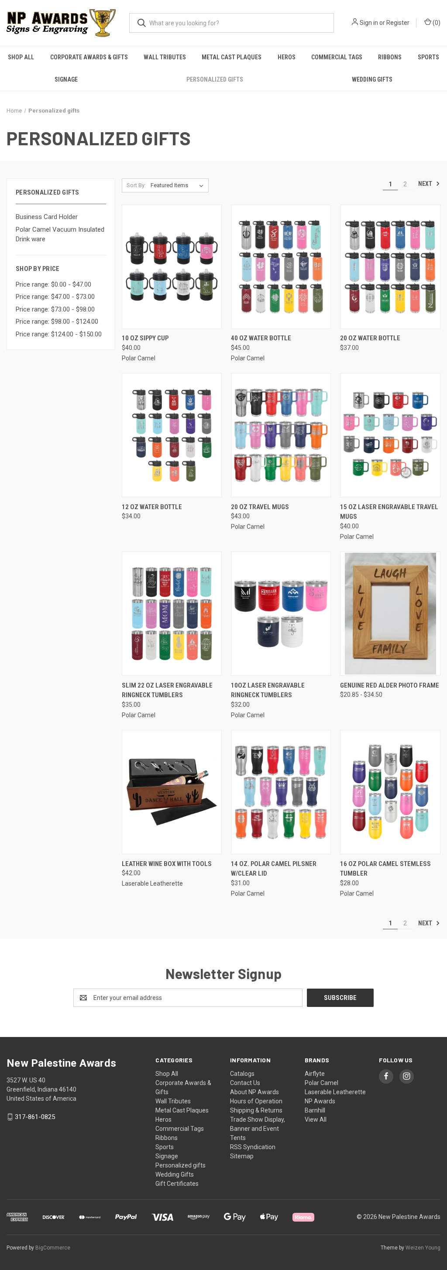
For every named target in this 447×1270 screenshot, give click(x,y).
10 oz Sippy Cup (145, 338)
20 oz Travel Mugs (260, 507)
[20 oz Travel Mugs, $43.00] (281, 435)
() (435, 22)
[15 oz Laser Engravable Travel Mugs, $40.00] (390, 435)
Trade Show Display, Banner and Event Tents (257, 1128)
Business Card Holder (47, 217)
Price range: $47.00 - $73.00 (55, 297)
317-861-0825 (35, 1117)
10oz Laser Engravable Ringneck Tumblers (268, 690)
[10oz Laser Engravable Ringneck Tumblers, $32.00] (281, 613)
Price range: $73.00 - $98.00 (55, 309)
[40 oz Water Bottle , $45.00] (281, 266)
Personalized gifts (214, 79)
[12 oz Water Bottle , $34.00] (172, 435)
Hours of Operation (256, 1101)
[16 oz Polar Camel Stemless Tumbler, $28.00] (390, 792)
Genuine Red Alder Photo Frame (389, 685)
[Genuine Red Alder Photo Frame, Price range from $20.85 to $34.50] (390, 613)
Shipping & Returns (256, 1110)
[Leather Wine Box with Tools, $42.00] (172, 792)
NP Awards (320, 1101)
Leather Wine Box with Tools (167, 864)
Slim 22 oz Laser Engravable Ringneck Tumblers (167, 690)
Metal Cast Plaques (231, 57)
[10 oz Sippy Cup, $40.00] (172, 266)
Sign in (369, 22)
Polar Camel (321, 1082)
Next (425, 183)
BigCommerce (52, 1248)
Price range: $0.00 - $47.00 (53, 284)
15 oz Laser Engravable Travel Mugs (389, 512)
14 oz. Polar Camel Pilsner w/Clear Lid (273, 869)
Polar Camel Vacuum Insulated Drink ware (60, 234)
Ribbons (390, 57)
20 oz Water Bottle (370, 338)
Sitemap (242, 1156)
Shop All (21, 57)
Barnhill (315, 1110)
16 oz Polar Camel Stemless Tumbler (385, 869)
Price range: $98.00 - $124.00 (57, 321)
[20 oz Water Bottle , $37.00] (390, 266)
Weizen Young (423, 1248)
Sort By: (136, 185)
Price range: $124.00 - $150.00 (59, 334)
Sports (428, 57)
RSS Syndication (252, 1146)
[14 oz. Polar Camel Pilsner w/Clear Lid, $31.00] (281, 792)
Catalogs (242, 1073)
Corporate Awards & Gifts (89, 57)
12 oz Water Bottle (152, 507)
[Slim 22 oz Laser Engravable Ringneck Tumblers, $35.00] (172, 613)
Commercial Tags (336, 57)
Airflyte (315, 1073)
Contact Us (245, 1082)
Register (397, 22)
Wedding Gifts (372, 79)
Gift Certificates (177, 1183)
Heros (287, 57)
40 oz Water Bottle (261, 338)
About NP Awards (254, 1092)
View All (316, 1119)
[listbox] (178, 185)
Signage (66, 79)
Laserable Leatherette (335, 1092)
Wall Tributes (165, 57)
